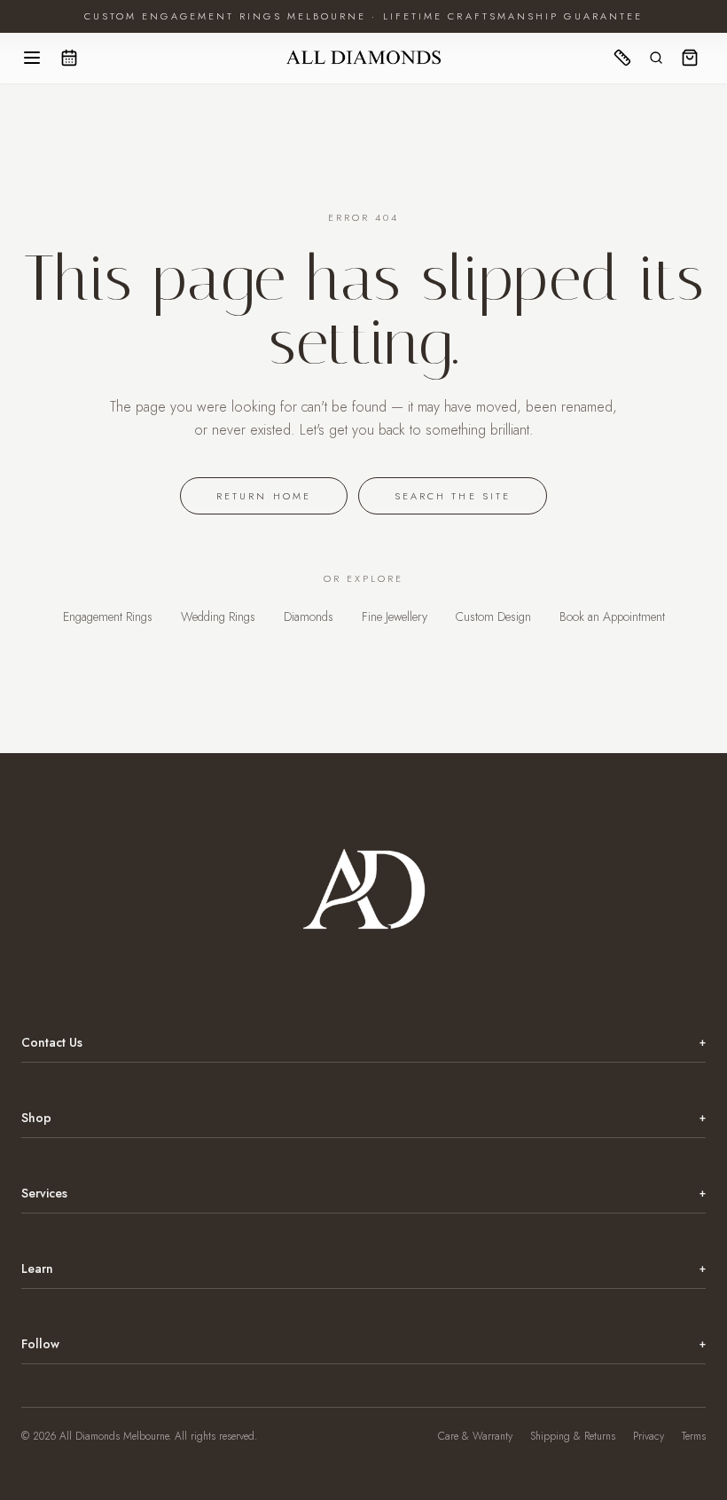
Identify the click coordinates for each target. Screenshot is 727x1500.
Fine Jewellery (394, 616)
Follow (363, 1344)
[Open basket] (690, 58)
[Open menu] (32, 57)
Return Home (263, 496)
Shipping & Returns (572, 1436)
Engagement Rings (107, 616)
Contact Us (363, 1042)
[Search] (656, 57)
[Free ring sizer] (622, 58)
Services (363, 1193)
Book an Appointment (612, 616)
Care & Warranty (475, 1436)
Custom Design (493, 616)
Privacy (648, 1436)
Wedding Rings (218, 616)
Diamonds (308, 616)
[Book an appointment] (69, 58)
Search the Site (453, 496)
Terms (694, 1436)
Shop (363, 1118)
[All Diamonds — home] (363, 58)
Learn (363, 1268)
